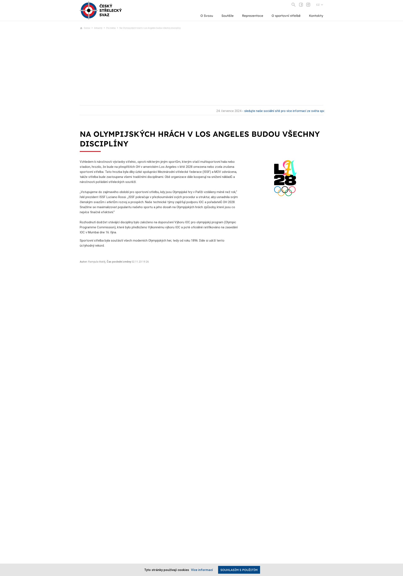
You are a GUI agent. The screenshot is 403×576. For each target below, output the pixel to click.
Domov (87, 28)
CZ (318, 4)
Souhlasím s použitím (239, 570)
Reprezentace (252, 16)
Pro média (111, 28)
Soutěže (227, 16)
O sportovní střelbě (286, 16)
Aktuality (98, 28)
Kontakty (316, 16)
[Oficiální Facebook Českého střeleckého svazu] (301, 5)
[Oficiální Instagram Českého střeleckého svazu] (308, 5)
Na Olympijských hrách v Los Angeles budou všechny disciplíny (150, 28)
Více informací (202, 570)
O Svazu (206, 16)
